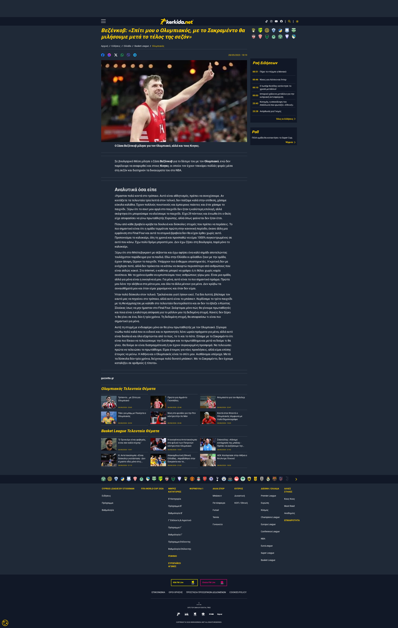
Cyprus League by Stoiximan (118, 488)
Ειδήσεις (115, 46)
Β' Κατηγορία (174, 499)
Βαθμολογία (108, 510)
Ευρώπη (265, 503)
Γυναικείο (218, 524)
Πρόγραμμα (107, 503)
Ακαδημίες (289, 513)
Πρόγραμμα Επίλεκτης (179, 542)
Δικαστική (239, 496)
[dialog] (5, 622)
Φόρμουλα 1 (196, 488)
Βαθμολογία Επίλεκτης (179, 549)
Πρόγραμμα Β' (175, 506)
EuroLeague (267, 546)
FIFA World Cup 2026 (152, 488)
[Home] (183, 21)
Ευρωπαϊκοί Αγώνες (174, 565)
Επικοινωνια (158, 592)
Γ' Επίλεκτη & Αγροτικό (179, 520)
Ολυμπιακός (158, 46)
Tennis (216, 517)
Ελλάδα (127, 46)
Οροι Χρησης (176, 592)
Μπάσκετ (217, 496)
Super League (267, 553)
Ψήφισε (289, 142)
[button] (102, 55)
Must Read (289, 506)
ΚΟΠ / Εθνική (241, 503)
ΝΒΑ (263, 538)
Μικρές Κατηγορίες (174, 490)
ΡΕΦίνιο (172, 556)
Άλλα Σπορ (218, 488)
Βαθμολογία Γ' (175, 534)
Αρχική (104, 46)
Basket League (141, 46)
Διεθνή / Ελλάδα (270, 488)
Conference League (270, 531)
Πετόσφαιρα (219, 503)
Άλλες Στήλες (288, 490)
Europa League (268, 524)
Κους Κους (289, 499)
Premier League (268, 496)
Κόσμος (264, 510)
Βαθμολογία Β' (175, 513)
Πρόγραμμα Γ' (175, 527)
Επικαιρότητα (292, 520)
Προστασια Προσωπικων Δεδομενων (206, 592)
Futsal (216, 510)
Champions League (270, 517)
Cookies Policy (237, 592)
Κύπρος (238, 488)
